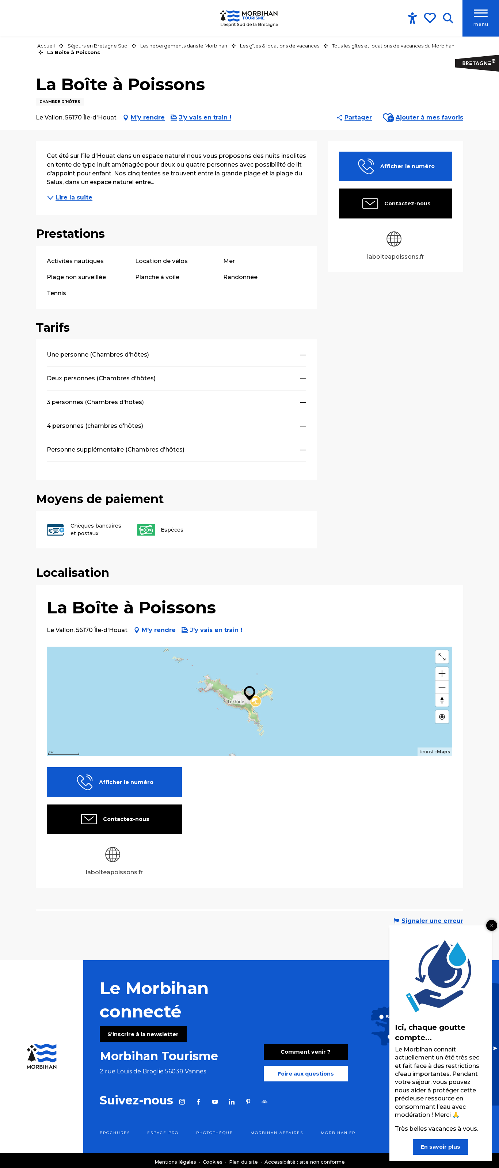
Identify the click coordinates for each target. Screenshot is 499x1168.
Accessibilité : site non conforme (304, 1162)
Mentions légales (176, 1162)
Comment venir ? (306, 1052)
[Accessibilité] (412, 18)
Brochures (115, 1132)
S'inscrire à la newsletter (143, 1034)
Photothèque (214, 1132)
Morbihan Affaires (277, 1132)
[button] (448, 18)
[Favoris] (431, 18)
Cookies (213, 1162)
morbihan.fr (338, 1132)
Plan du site (244, 1162)
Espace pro (163, 1132)
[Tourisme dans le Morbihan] (249, 18)
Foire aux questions (306, 1073)
